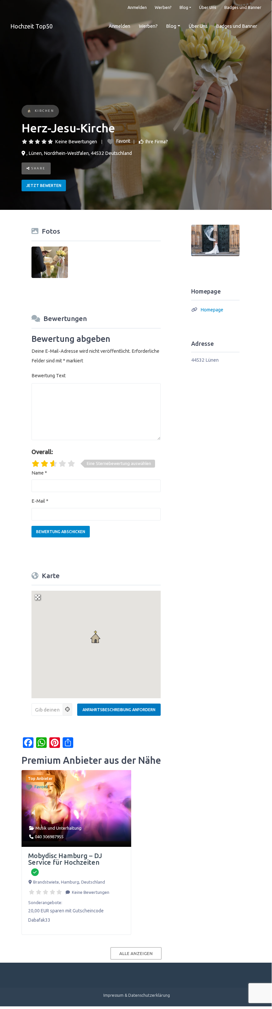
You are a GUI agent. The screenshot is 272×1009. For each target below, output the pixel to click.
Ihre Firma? (156, 141)
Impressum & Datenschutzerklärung (136, 995)
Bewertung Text (48, 375)
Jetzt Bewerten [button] (43, 185)
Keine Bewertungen (76, 141)
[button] (96, 637)
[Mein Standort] (67, 709)
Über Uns (207, 7)
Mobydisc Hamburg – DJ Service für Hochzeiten (65, 859)
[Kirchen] (29, 111)
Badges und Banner (242, 7)
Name (39, 473)
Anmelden (137, 7)
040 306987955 (49, 836)
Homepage (211, 309)
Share (38, 168)
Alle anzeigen (136, 953)
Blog (184, 7)
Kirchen (44, 111)
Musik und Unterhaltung (58, 828)
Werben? (163, 7)
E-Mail (39, 501)
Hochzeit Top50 (31, 26)
